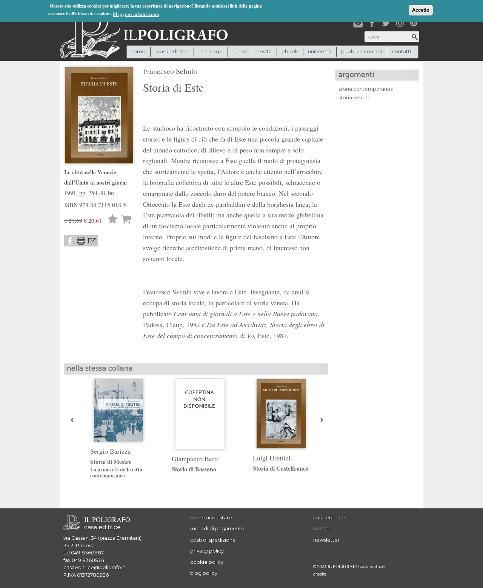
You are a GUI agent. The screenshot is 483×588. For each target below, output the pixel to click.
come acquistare (211, 517)
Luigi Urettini (272, 457)
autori (239, 51)
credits (319, 574)
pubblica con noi (361, 51)
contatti (401, 51)
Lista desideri (112, 220)
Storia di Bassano (194, 469)
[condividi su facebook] (69, 240)
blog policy (203, 573)
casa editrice (329, 517)
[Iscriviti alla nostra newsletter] (358, 23)
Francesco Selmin (170, 71)
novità (264, 51)
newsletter (326, 540)
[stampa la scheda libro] (81, 240)
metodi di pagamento (217, 528)
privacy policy (207, 551)
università (319, 51)
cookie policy (206, 562)
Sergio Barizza (110, 451)
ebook (289, 51)
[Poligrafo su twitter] (386, 23)
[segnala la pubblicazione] (92, 240)
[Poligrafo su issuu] (414, 23)
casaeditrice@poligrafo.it (94, 567)
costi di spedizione (213, 540)
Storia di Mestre (116, 468)
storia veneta (354, 97)
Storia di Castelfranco (281, 468)
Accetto (420, 10)
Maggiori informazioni (136, 14)
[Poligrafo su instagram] (400, 23)
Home (138, 51)
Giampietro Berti (195, 458)
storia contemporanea (366, 89)
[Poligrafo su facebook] (372, 23)
